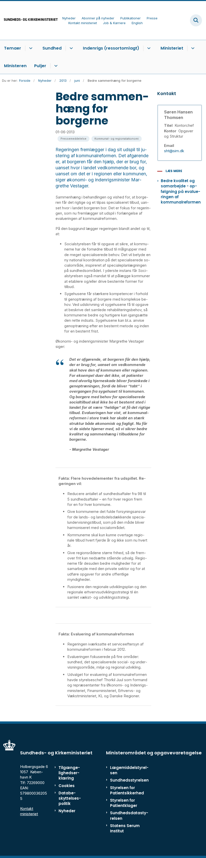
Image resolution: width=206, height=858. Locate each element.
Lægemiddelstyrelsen (129, 770)
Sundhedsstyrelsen (129, 780)
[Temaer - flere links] (30, 48)
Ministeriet (172, 48)
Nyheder (67, 810)
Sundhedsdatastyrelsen (129, 815)
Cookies (67, 785)
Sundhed (52, 48)
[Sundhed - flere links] (70, 48)
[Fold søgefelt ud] (196, 20)
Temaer (12, 48)
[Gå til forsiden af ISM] (29, 20)
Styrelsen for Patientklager (123, 803)
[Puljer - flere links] (55, 66)
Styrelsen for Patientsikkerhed (127, 790)
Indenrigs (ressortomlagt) (111, 48)
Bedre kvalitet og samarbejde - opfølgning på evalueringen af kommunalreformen (181, 191)
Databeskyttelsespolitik (70, 798)
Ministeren (15, 66)
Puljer (40, 66)
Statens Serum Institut (125, 828)
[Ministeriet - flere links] (192, 48)
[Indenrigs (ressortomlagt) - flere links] (148, 48)
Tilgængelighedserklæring (69, 773)
